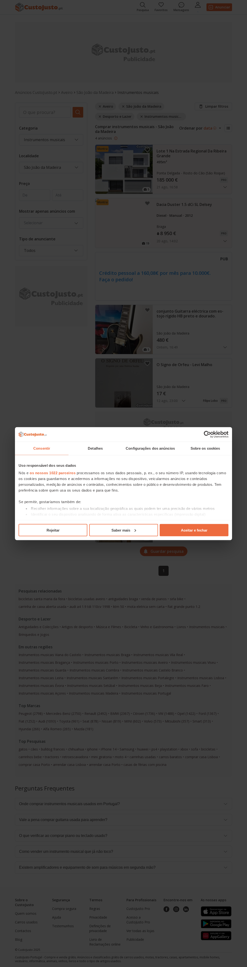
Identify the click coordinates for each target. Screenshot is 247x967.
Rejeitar (53, 530)
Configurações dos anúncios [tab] (150, 448)
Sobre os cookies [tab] (205, 448)
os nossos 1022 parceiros (52, 473)
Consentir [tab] (41, 448)
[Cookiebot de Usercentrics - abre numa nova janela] (207, 434)
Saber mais (120, 530)
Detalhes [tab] (95, 448)
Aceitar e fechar (194, 530)
